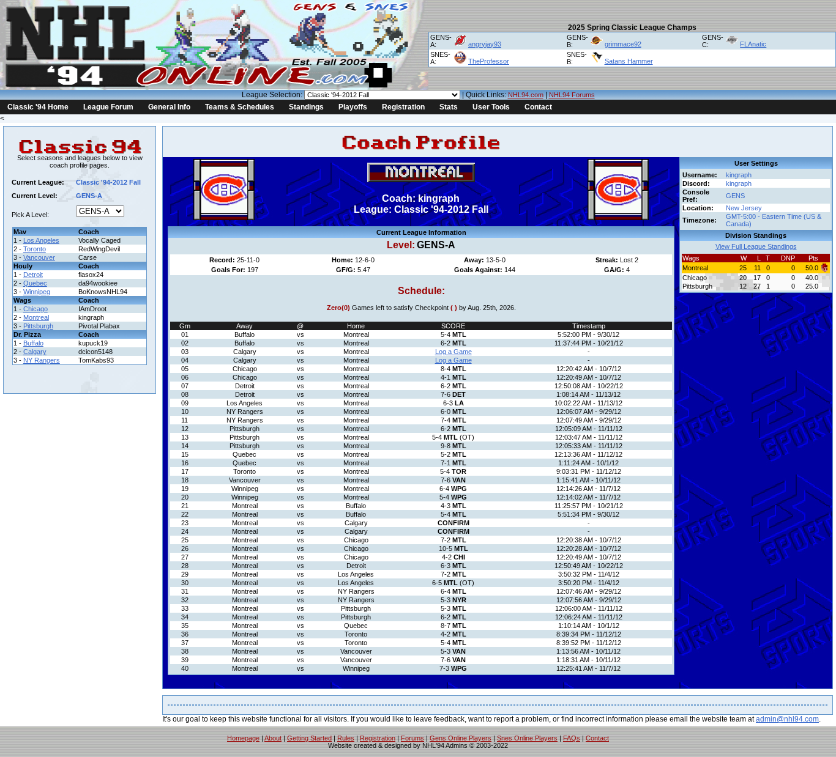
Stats (448, 107)
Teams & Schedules (239, 107)
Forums (412, 738)
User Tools (491, 107)
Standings (306, 107)
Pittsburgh (38, 326)
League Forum (108, 107)
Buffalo (33, 343)
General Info (169, 107)
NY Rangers (41, 360)
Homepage (243, 738)
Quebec (35, 283)
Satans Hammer (629, 61)
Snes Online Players (527, 738)
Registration (403, 107)
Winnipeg (36, 291)
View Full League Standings (756, 246)
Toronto (34, 249)
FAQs (571, 738)
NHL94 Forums (572, 94)
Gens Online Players (460, 738)
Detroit (33, 274)
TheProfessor (488, 61)
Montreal (36, 317)
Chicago (35, 308)
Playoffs (352, 107)
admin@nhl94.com (787, 719)
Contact (538, 107)
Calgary (35, 351)
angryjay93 (484, 44)
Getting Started (309, 738)
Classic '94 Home (38, 107)
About (273, 738)
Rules (345, 738)
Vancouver (39, 257)
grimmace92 (623, 44)
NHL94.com (525, 94)
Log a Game (453, 351)
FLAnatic (753, 44)
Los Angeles (41, 240)
